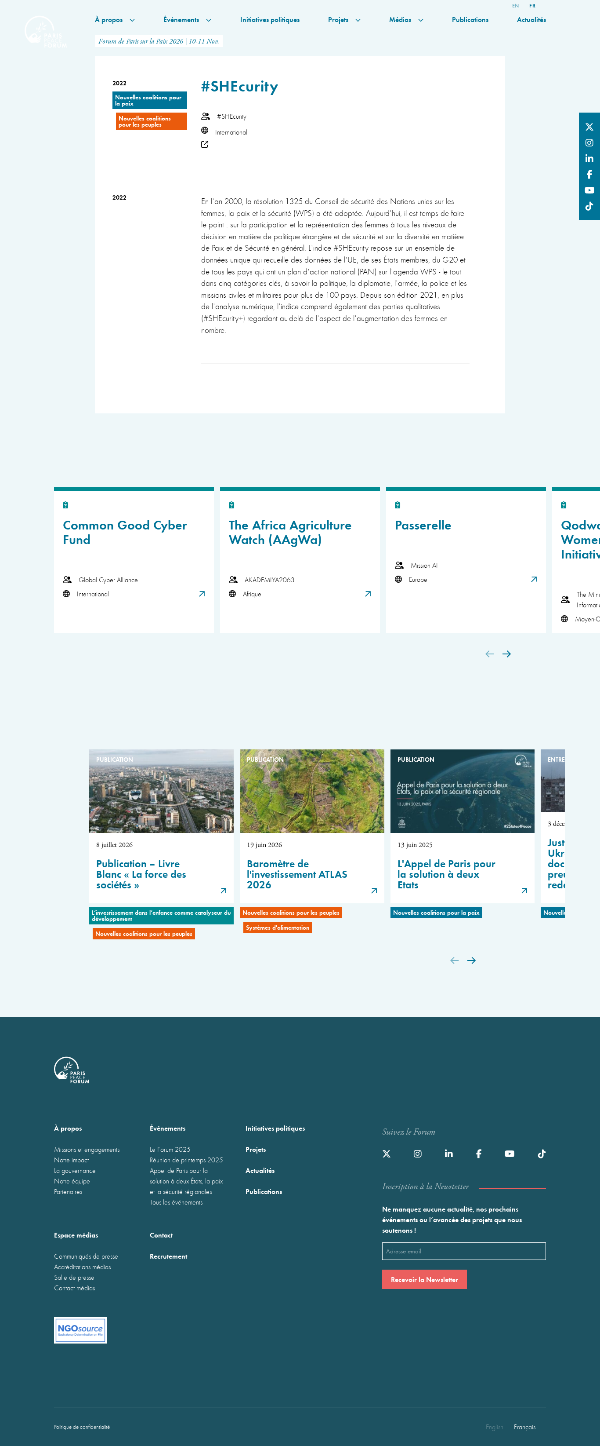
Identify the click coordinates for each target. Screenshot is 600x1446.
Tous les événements (176, 1202)
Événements (182, 19)
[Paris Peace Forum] (46, 25)
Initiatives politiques (270, 19)
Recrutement (168, 1255)
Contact (161, 1234)
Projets (339, 19)
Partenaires (68, 1191)
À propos (109, 19)
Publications (470, 19)
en (515, 5)
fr (532, 5)
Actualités (531, 19)
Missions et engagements (86, 1149)
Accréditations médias (82, 1266)
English (494, 1426)
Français (524, 1426)
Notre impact (71, 1159)
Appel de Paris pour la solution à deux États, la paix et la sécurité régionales (186, 1181)
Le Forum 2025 (170, 1149)
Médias (401, 19)
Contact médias (74, 1287)
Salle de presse (74, 1277)
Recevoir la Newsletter (424, 1279)
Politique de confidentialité (82, 1427)
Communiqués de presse (86, 1256)
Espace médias (76, 1234)
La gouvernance (75, 1170)
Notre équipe (72, 1180)
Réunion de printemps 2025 (186, 1159)
